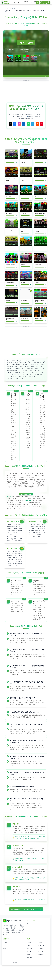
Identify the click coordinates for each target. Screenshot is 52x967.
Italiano (29, 954)
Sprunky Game (13, 8)
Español (29, 945)
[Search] (37, 2)
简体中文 (29, 957)
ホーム (6, 8)
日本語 (40, 942)
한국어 (29, 951)
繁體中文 (40, 948)
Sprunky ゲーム (33, 2)
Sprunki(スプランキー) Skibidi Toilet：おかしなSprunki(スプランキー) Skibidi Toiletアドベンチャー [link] (26, 11)
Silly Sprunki (10, 496)
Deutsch (40, 954)
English (29, 942)
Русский (29, 948)
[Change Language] (48, 2)
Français (40, 951)
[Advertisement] (26, 90)
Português (41, 945)
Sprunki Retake (25, 2)
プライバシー (7, 945)
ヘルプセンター (7, 942)
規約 (4, 948)
